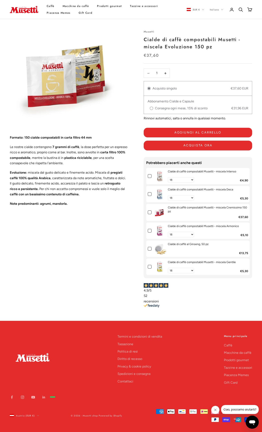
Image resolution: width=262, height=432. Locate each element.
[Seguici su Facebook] (12, 397)
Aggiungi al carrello (197, 132)
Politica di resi (127, 351)
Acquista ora (197, 145)
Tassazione (125, 344)
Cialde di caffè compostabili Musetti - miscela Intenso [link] (202, 171)
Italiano (214, 9)
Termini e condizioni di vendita (139, 336)
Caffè (50, 6)
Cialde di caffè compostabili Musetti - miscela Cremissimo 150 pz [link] (207, 209)
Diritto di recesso (129, 359)
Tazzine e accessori (144, 6)
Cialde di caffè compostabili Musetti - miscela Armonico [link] (203, 226)
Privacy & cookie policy (134, 366)
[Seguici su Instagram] (22, 397)
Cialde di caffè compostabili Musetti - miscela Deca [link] (200, 189)
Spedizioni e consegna (133, 374)
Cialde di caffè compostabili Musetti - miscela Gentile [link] (202, 262)
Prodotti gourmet (109, 6)
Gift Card (85, 13)
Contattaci (125, 381)
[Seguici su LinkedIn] (44, 397)
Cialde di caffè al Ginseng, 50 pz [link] (188, 244)
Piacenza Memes (58, 13)
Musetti (149, 32)
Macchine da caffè (76, 6)
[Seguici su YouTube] (33, 397)
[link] (159, 176)
